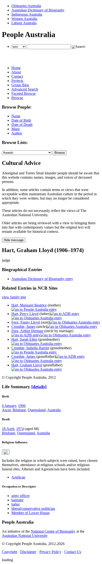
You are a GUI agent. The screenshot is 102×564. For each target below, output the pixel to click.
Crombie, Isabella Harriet (30, 348)
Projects (17, 81)
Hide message (13, 240)
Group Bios (20, 85)
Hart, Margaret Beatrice (29, 305)
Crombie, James (23, 327)
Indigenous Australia (26, 14)
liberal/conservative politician (33, 509)
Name (15, 116)
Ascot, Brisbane (14, 410)
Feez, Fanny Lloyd (25, 322)
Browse (17, 98)
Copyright (9, 552)
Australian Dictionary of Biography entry (42, 279)
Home (16, 68)
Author (16, 133)
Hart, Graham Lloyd (26, 365)
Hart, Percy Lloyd (24, 314)
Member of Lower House (30, 513)
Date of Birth (21, 120)
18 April (8, 429)
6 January (9, 406)
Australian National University (25, 536)
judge (15, 504)
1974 (20, 429)
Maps (15, 129)
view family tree (14, 297)
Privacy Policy (50, 552)
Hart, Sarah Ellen (24, 339)
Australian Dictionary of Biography (38, 10)
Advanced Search (24, 89)
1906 (22, 406)
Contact (17, 76)
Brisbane (8, 433)
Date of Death (21, 125)
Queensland (37, 410)
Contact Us (72, 552)
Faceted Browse (23, 93)
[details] (38, 386)
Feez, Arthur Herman (27, 331)
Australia (54, 410)
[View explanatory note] (5, 452)
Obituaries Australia (26, 6)
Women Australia (24, 19)
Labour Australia (24, 23)
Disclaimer (28, 552)
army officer (20, 496)
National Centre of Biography (53, 531)
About (16, 72)
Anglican (18, 477)
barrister (17, 500)
